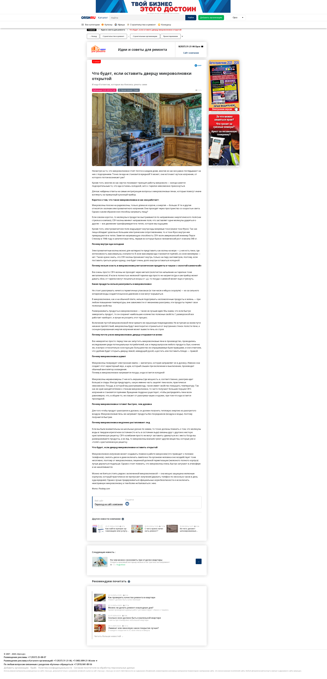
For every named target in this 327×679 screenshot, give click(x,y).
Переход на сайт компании (109, 504)
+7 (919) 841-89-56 (82, 664)
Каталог (103, 17)
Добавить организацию (16, 667)
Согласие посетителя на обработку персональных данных (104, 667)
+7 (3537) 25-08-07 (36, 657)
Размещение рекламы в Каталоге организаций (28, 660)
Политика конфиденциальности (55, 667)
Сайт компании (191, 52)
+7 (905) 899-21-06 (81, 660)
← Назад (93, 36)
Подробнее (120, 565)
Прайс (33, 667)
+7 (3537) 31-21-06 (62, 660)
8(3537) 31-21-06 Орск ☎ (190, 46)
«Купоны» (55, 664)
